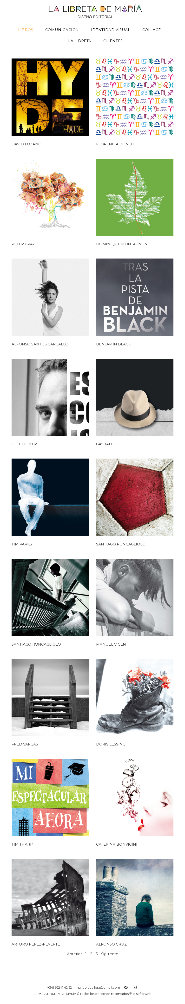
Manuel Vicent (112, 644)
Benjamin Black (113, 344)
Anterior (74, 954)
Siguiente (109, 954)
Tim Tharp (22, 844)
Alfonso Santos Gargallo (40, 344)
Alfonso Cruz (111, 944)
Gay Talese (107, 444)
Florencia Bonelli (116, 144)
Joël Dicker (24, 444)
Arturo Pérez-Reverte (36, 944)
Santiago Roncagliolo (120, 544)
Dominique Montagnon (122, 244)
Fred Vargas (25, 744)
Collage (151, 29)
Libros (25, 29)
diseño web (142, 994)
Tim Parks (22, 544)
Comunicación (62, 29)
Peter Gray (23, 244)
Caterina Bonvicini (116, 844)
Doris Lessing (110, 744)
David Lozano (26, 144)
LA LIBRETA (79, 41)
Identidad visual (110, 29)
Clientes (113, 41)
